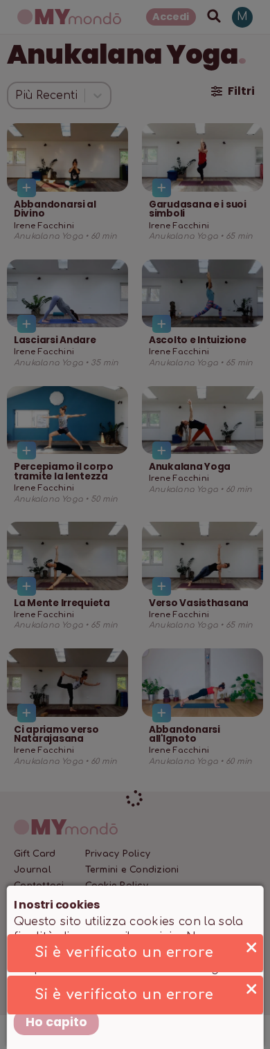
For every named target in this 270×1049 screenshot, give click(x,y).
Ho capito (56, 1022)
